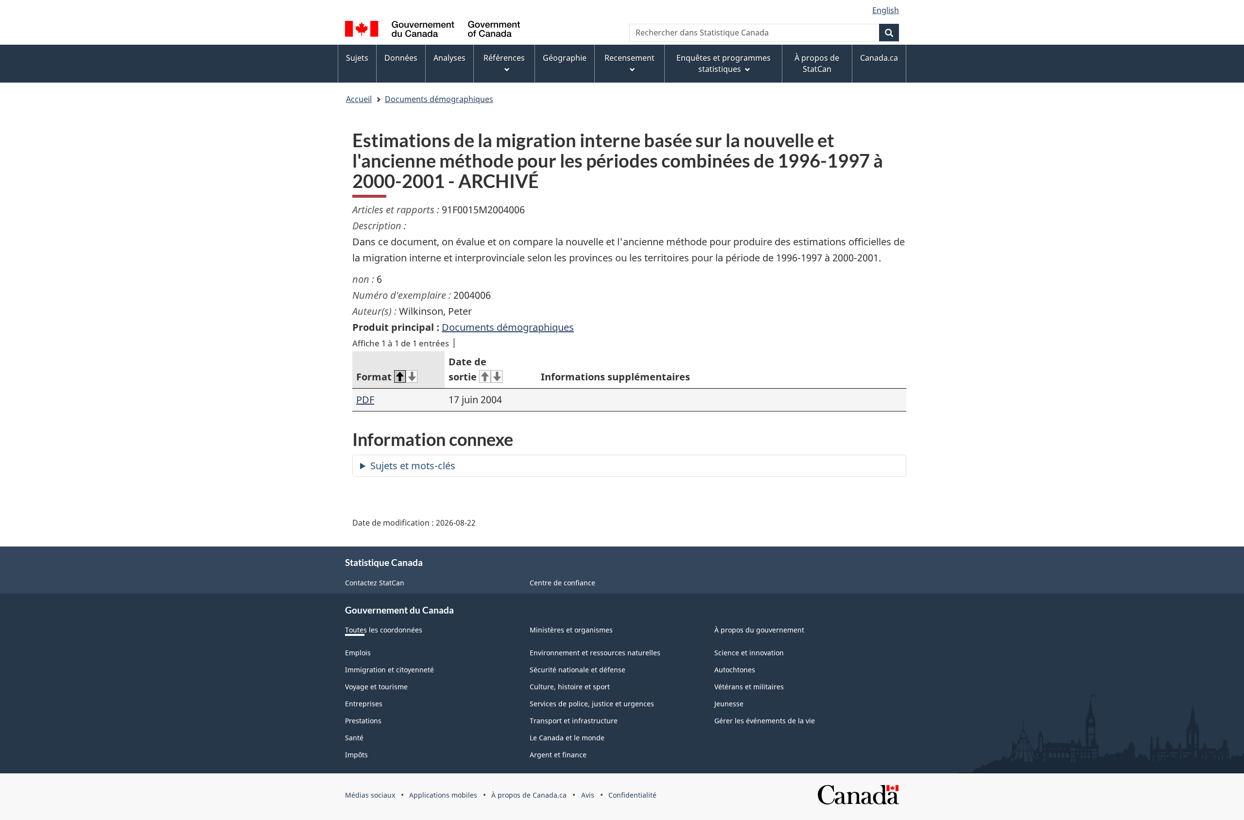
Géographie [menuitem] (565, 57)
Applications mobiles (443, 795)
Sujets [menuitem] (357, 57)
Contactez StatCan (374, 582)
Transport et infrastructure (574, 720)
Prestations (363, 720)
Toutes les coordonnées (383, 629)
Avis (587, 795)
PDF (365, 399)
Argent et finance (558, 754)
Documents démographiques (439, 99)
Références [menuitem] (504, 57)
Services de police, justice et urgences (592, 703)
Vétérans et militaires (749, 686)
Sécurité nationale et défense (577, 669)
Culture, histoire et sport (570, 686)
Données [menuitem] (400, 57)
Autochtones (734, 669)
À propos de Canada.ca (529, 795)
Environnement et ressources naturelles (595, 652)
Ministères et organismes (571, 629)
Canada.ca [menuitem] (879, 57)
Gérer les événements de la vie (764, 720)
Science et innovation (749, 652)
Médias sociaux (370, 795)
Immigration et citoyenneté (389, 669)
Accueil (359, 99)
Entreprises (363, 703)
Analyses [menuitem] (449, 57)
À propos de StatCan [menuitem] (817, 63)
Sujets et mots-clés (412, 465)
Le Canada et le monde (567, 737)
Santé (354, 737)
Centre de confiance (562, 582)
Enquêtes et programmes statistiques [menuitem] (723, 63)
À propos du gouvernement (759, 629)
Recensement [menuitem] (630, 57)
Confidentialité (632, 795)
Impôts (356, 754)
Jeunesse (728, 703)
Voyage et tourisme (376, 686)
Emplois (358, 652)
